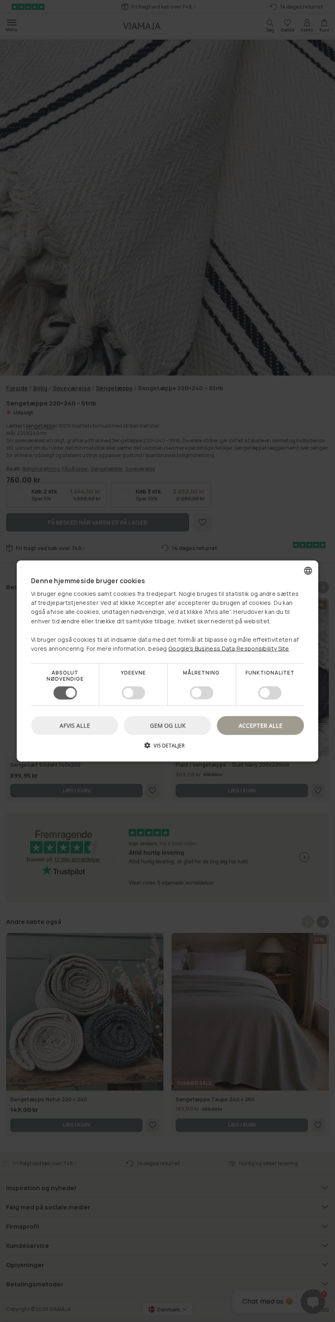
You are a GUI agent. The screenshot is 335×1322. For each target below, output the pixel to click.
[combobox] (308, 571)
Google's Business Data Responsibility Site (228, 648)
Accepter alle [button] (260, 725)
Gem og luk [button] (167, 725)
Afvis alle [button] (75, 725)
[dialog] (167, 661)
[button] (167, 748)
